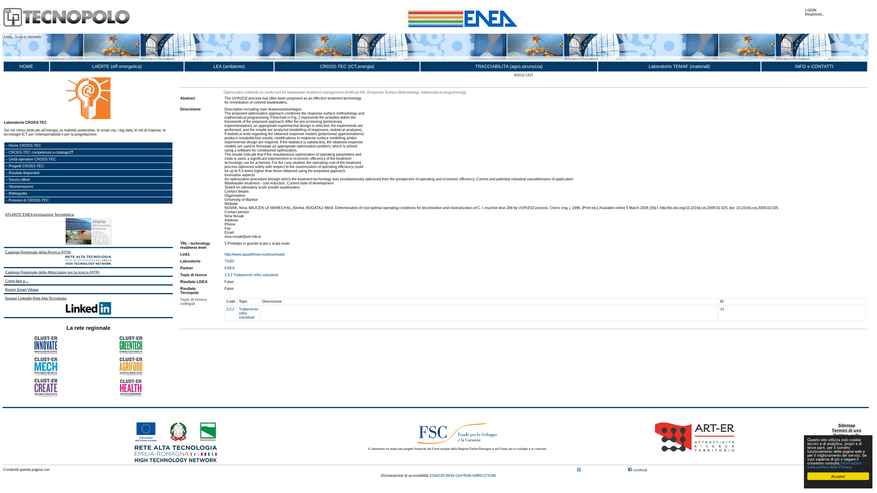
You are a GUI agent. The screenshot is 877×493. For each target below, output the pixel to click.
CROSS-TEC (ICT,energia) (347, 66)
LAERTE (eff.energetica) (117, 66)
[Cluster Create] (45, 395)
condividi (639, 470)
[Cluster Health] (130, 395)
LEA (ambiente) (229, 66)
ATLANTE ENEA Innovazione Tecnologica (39, 215)
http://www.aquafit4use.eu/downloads (255, 254)
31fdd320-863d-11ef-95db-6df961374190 (462, 475)
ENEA (230, 268)
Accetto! (838, 476)
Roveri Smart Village (22, 290)
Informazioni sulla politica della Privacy (834, 464)
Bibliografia (18, 193)
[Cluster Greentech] (130, 352)
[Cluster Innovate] (45, 352)
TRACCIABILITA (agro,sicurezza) (509, 66)
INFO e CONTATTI (814, 66)
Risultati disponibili (24, 173)
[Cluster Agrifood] (130, 374)
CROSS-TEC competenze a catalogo (39, 152)
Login (8, 36)
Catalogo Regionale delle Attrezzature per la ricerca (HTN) (52, 272)
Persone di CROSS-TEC (29, 200)
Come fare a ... (17, 281)
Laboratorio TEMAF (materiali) (679, 66)
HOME (26, 66)
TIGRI (229, 261)
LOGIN (810, 10)
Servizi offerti (19, 180)
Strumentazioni (21, 187)
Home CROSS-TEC (25, 145)
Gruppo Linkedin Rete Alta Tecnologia (35, 298)
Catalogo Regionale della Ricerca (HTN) (38, 252)
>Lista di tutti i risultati (196, 83)
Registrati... (814, 14)
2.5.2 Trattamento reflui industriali (251, 275)
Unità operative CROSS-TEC (32, 159)
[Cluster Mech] (45, 374)
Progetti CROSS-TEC (26, 166)
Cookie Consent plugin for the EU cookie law (838, 484)
